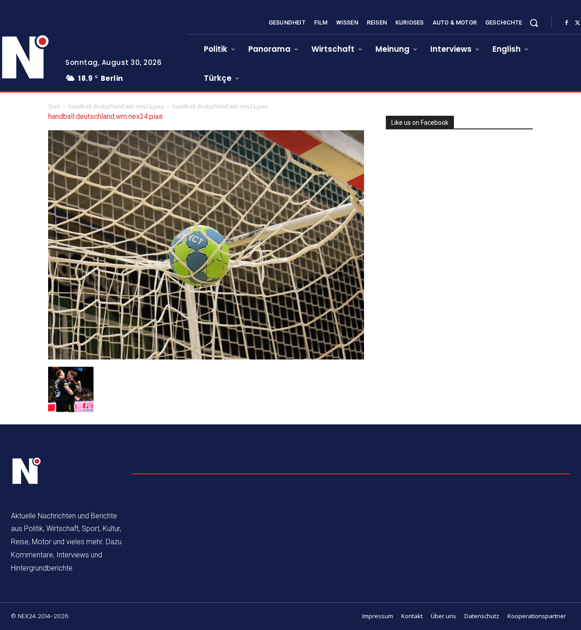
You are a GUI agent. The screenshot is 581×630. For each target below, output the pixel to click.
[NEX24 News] (27, 471)
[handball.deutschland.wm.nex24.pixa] (206, 357)
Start (54, 106)
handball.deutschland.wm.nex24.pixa (116, 106)
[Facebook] (566, 23)
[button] (534, 23)
